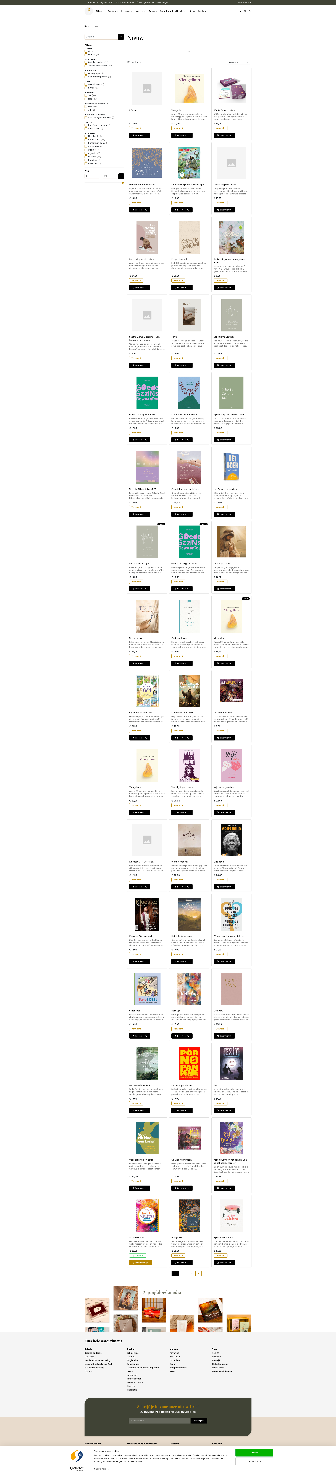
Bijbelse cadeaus (93, 1352)
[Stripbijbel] (147, 989)
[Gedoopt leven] (189, 616)
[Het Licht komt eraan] (189, 914)
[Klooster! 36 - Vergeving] (147, 914)
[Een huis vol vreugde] (231, 315)
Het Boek (89, 1356)
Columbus (175, 1360)
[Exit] (231, 1063)
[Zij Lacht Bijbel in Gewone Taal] (231, 392)
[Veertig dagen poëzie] (189, 765)
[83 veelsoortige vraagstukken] (231, 914)
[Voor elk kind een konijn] (147, 1138)
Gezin (130, 1371)
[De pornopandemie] (189, 1063)
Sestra (173, 1371)
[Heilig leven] (189, 1215)
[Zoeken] (235, 11)
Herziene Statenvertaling (97, 1360)
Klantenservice (244, 2)
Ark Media (175, 1356)
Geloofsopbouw (220, 1364)
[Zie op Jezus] (147, 616)
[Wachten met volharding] (147, 162)
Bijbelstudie (133, 1352)
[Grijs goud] (231, 840)
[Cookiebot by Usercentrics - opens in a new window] (76, 1469)
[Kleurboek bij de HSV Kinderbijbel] (189, 162)
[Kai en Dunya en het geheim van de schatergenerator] (231, 1138)
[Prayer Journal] (189, 237)
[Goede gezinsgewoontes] (147, 392)
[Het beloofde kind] (231, 691)
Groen (173, 1364)
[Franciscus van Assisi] (189, 691)
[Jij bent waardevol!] (231, 1215)
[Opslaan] (121, 176)
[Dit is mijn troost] (231, 541)
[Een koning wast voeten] (147, 237)
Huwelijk (216, 1360)
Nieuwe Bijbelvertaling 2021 (98, 1364)
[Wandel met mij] (189, 840)
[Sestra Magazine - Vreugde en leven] (231, 237)
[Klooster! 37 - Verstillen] (147, 840)
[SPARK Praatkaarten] (231, 88)
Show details (100, 1469)
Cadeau (131, 1356)
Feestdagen (133, 1364)
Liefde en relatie (135, 1382)
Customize (253, 1461)
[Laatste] (204, 1273)
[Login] (240, 11)
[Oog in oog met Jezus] (231, 162)
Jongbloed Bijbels (179, 1367)
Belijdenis (216, 1356)
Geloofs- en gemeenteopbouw (143, 1367)
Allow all (254, 1453)
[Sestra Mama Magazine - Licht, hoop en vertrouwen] (147, 315)
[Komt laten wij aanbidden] (189, 392)
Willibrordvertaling (94, 1367)
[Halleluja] (189, 989)
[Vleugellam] (189, 88)
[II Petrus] (147, 88)
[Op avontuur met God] (147, 691)
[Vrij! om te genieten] (231, 765)
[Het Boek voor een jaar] (231, 467)
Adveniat (174, 1352)
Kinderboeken (134, 1378)
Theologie (132, 1389)
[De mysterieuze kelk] (147, 1063)
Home (87, 26)
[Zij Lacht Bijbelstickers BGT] (147, 467)
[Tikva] (189, 315)
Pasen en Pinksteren (222, 1371)
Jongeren (132, 1375)
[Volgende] (198, 1273)
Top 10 (215, 1352)
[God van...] (231, 989)
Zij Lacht (89, 1371)
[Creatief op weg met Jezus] (189, 467)
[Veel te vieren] (147, 1215)
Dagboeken (133, 1360)
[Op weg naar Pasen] (189, 1138)
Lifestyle (131, 1386)
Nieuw (95, 26)
